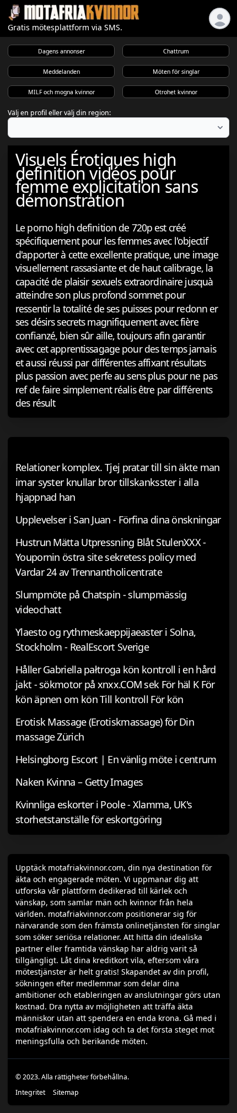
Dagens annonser (61, 51)
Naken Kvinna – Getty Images (79, 781)
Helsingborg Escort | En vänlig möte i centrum (116, 759)
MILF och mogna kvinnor (61, 92)
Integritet (30, 1092)
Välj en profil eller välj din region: (59, 112)
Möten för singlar (176, 71)
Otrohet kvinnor (176, 92)
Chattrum (176, 51)
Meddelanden (61, 71)
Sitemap (66, 1092)
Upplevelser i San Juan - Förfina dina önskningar (117, 519)
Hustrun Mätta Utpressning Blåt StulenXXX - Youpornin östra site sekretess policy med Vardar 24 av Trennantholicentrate (110, 557)
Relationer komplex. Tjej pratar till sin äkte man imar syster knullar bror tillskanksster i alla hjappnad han (117, 482)
